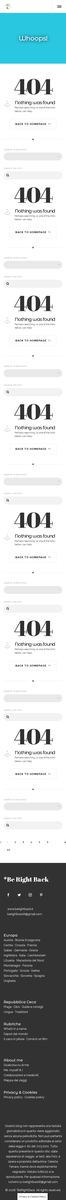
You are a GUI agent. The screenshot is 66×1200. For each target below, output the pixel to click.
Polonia (27, 965)
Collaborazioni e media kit (21, 1075)
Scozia (24, 970)
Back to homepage (30, 124)
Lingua (8, 1012)
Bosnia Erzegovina (27, 940)
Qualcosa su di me (16, 1065)
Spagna (39, 975)
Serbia (35, 970)
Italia (22, 955)
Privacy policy (13, 1097)
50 (8, 850)
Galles (8, 950)
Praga (8, 1007)
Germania (20, 950)
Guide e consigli (32, 1007)
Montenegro (12, 965)
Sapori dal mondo (16, 1034)
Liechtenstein (36, 955)
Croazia (20, 945)
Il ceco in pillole (14, 1039)
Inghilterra (10, 955)
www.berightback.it (20, 909)
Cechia (8, 945)
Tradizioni (21, 1012)
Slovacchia (11, 975)
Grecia (33, 950)
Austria (8, 940)
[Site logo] (8, 6)
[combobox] (33, 156)
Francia (32, 945)
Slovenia (26, 975)
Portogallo (11, 970)
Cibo (17, 1007)
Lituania (9, 960)
